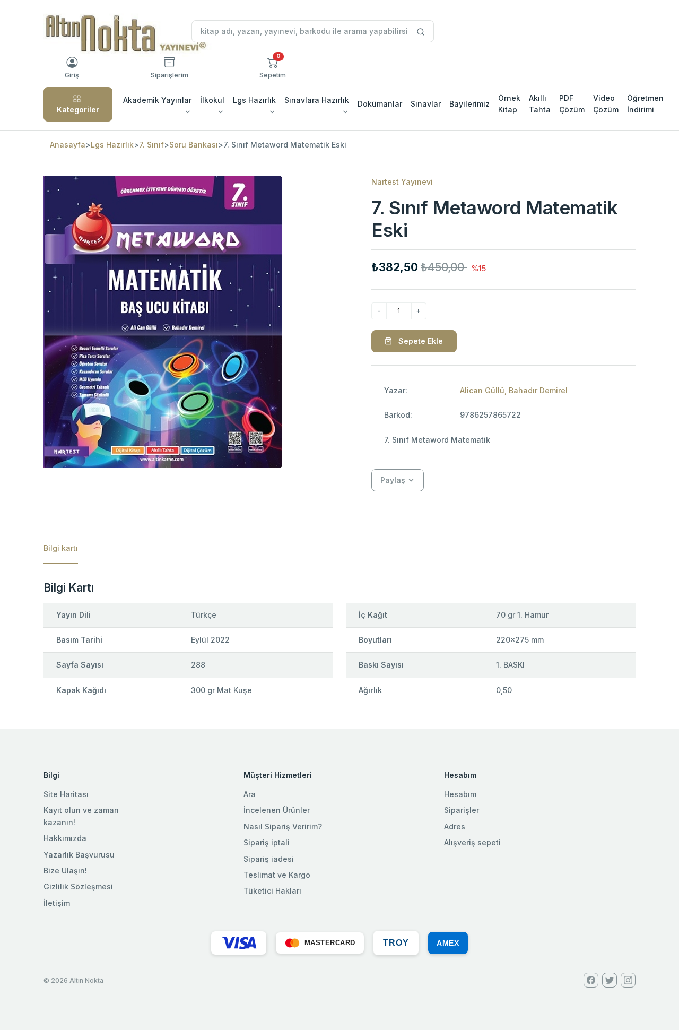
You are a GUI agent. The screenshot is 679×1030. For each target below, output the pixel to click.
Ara (249, 794)
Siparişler (461, 810)
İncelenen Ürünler (276, 810)
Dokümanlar (380, 103)
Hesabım (460, 794)
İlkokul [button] (212, 100)
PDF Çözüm (572, 103)
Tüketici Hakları (272, 890)
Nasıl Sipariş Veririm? (282, 826)
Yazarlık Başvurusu (79, 854)
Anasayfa (67, 144)
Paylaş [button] (392, 479)
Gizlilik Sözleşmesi (78, 886)
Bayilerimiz (469, 103)
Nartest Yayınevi (402, 181)
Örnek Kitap (509, 103)
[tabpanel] (339, 646)
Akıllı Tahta (540, 103)
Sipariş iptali (266, 842)
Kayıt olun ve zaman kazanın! (81, 816)
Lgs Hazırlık (112, 144)
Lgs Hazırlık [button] (254, 100)
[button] (272, 68)
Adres (454, 826)
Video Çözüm (606, 103)
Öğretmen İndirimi (645, 103)
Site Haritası (66, 794)
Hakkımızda (64, 838)
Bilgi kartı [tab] (60, 547)
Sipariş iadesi (268, 858)
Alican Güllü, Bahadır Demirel (514, 390)
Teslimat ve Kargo (276, 874)
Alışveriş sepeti (472, 842)
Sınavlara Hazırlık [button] (316, 100)
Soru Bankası (193, 144)
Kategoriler (78, 109)
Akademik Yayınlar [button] (157, 100)
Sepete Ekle (419, 340)
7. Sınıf (151, 144)
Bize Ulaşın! (65, 870)
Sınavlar (426, 103)
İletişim (56, 902)
